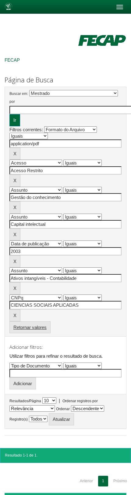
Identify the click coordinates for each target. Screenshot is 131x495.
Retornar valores (30, 327)
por (12, 101)
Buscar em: (18, 94)
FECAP (12, 60)
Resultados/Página (25, 401)
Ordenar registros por (80, 401)
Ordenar (63, 409)
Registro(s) (18, 419)
